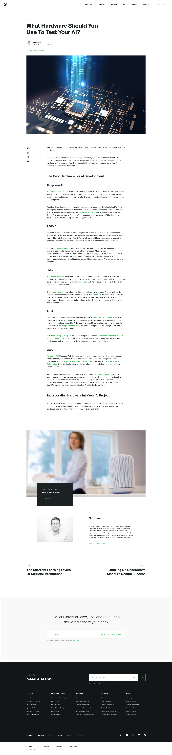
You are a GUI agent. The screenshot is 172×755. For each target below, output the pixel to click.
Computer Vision (131, 714)
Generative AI (130, 708)
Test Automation (106, 718)
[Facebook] (127, 735)
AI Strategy (129, 698)
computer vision (68, 325)
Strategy (29, 694)
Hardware (104, 694)
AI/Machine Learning (36, 50)
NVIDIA (106, 233)
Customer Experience (32, 711)
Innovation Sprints (31, 698)
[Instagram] (145, 735)
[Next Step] (142, 677)
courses (103, 336)
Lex (110, 361)
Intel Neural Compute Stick (105, 317)
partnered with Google (88, 212)
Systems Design (31, 708)
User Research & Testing (58, 698)
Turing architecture (63, 248)
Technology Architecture (83, 711)
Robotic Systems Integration (109, 711)
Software (79, 694)
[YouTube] (139, 735)
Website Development (82, 701)
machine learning (71, 361)
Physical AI (104, 698)
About (134, 4)
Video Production (56, 714)
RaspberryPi (55, 191)
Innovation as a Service (33, 701)
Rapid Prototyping (106, 701)
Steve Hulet (37, 42)
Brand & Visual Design (57, 708)
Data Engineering (131, 701)
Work (124, 4)
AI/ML (128, 694)
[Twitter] (133, 735)
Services (88, 4)
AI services (87, 361)
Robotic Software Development (85, 714)
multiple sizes (81, 282)
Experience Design (58, 694)
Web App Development (82, 704)
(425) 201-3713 (31, 750)
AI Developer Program (61, 336)
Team (69, 735)
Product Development (107, 704)
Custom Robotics (106, 708)
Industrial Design (56, 704)
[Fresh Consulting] (10, 4)
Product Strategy (31, 704)
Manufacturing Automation (109, 714)
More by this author (97, 543)
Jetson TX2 (97, 295)
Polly (115, 361)
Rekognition (52, 364)
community (57, 338)
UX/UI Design (55, 701)
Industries (101, 4)
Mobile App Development (83, 708)
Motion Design (55, 711)
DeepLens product (106, 374)
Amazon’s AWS (53, 356)
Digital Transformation (32, 714)
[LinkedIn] (121, 735)
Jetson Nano (55, 292)
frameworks (113, 336)
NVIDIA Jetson (56, 276)
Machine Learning (131, 711)
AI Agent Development (132, 704)
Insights (114, 4)
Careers (146, 4)
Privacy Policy (76, 640)
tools (121, 336)
